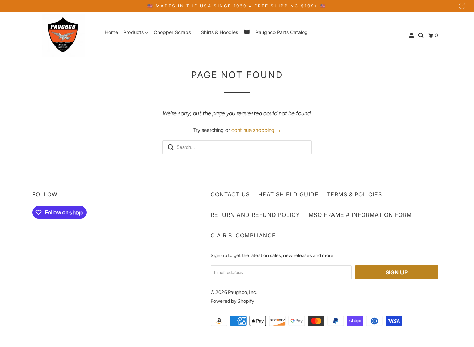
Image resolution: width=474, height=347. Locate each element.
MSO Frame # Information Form (360, 214)
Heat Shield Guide (288, 194)
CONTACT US (230, 194)
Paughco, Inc (242, 292)
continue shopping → (256, 130)
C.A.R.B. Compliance (243, 235)
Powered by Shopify (232, 301)
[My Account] (412, 35)
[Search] (421, 35)
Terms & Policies (354, 194)
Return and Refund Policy (255, 214)
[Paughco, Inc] (63, 35)
